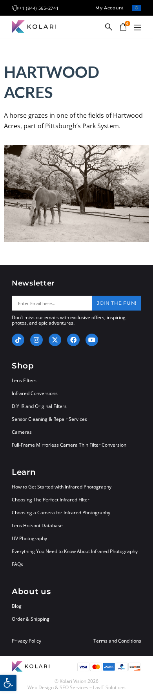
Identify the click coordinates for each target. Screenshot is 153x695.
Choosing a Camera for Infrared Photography (61, 512)
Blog (17, 606)
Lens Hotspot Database (37, 525)
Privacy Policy (26, 641)
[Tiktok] (18, 340)
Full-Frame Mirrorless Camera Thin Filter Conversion (69, 445)
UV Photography (29, 538)
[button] (137, 27)
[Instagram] (36, 340)
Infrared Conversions (35, 393)
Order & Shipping (30, 619)
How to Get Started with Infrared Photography (61, 486)
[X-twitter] (55, 340)
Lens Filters (24, 380)
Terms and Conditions (117, 641)
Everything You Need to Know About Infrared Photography (75, 551)
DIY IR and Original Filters (39, 406)
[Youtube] (92, 340)
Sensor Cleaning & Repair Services (49, 419)
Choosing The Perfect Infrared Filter (50, 499)
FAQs (17, 564)
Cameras (22, 432)
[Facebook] (73, 340)
